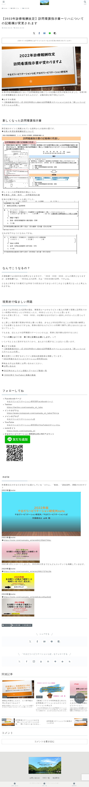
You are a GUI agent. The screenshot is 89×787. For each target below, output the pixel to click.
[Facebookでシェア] (39, 33)
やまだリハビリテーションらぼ (21, 419)
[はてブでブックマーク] (44, 33)
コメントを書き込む (44, 741)
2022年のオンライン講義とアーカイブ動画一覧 (25, 371)
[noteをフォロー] (48, 661)
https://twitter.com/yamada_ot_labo (25, 407)
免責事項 (56, 778)
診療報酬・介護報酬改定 (23, 625)
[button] (55, 33)
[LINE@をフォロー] (55, 661)
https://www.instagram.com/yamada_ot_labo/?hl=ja (33, 413)
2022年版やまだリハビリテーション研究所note (26, 359)
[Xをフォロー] (19, 661)
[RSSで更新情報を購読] (69, 661)
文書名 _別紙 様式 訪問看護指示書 (22, 195)
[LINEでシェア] (49, 33)
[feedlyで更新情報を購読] (62, 661)
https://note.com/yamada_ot (21, 431)
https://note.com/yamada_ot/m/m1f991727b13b (27, 571)
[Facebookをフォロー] (26, 661)
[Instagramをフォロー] (34, 661)
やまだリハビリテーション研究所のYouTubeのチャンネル (33, 425)
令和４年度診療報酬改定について (19, 131)
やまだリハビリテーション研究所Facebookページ (30, 401)
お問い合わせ (10, 366)
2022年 (7, 625)
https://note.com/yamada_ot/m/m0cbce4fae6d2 (27, 597)
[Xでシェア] (34, 33)
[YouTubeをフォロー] (41, 661)
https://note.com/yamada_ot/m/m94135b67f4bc (27, 540)
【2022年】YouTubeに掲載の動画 (20, 375)
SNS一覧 (46, 778)
